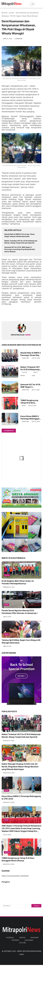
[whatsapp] (12, 316)
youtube (22, 943)
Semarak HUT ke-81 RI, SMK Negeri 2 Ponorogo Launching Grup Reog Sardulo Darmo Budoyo (19, 249)
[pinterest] (17, 316)
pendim (11, 13)
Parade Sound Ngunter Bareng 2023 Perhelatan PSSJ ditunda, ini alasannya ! (19, 611)
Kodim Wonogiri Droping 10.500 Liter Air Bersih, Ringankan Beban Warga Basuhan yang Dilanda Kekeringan (20, 766)
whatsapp (34, 937)
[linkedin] (21, 316)
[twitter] (8, 316)
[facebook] (4, 316)
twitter (22, 937)
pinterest (15, 940)
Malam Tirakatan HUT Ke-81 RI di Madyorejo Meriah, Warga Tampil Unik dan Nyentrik (20, 242)
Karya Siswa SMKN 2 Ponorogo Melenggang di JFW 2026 (30, 417)
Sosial (7, 575)
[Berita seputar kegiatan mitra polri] (12, 5)
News (24, 405)
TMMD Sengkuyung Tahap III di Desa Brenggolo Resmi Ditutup (29, 401)
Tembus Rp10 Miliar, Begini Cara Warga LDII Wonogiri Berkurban (21, 641)
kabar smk (25, 358)
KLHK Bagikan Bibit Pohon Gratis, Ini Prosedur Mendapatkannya (18, 582)
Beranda (4, 13)
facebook (10, 937)
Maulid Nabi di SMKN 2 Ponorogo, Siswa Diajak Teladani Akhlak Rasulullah (19, 235)
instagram (29, 940)
